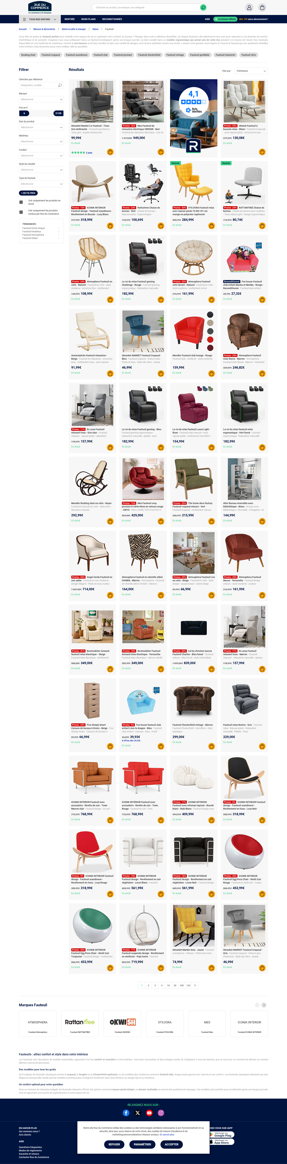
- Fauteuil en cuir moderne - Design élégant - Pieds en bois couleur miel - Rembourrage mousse (90, 583)
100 (182, 985)
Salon (95, 29)
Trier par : (227, 71)
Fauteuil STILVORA (164, 1032)
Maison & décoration (44, 29)
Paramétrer (142, 1144)
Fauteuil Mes (207, 1032)
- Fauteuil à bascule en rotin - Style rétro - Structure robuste (92, 506)
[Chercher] (203, 7)
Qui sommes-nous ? (29, 1131)
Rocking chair (28, 55)
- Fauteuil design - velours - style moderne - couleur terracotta (242, 583)
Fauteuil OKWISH (122, 1032)
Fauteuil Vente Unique (33, 228)
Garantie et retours (29, 1154)
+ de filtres (28, 193)
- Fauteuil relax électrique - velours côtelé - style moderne (142, 657)
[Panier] (262, 7)
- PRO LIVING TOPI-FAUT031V (145, 510)
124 (188, 985)
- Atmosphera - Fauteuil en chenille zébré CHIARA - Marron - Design (143, 583)
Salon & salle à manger (74, 29)
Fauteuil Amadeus (31, 231)
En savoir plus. (167, 1134)
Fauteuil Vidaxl (30, 238)
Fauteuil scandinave (77, 55)
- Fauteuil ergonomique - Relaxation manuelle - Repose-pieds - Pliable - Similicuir (241, 436)
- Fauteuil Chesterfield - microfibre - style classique (193, 728)
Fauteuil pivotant (123, 55)
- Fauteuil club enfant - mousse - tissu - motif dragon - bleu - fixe (142, 731)
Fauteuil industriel (225, 55)
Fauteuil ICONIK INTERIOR (249, 1032)
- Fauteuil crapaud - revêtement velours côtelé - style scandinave (192, 510)
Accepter (171, 1144)
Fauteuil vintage (175, 55)
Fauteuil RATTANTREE (80, 1032)
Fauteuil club (101, 55)
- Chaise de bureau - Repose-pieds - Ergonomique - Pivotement (139, 214)
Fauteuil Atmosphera (33, 234)
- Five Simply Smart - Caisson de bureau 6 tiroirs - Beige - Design (92, 731)
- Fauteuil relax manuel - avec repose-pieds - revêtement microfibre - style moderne (192, 436)
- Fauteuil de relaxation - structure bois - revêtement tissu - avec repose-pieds (91, 362)
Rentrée (175, 163)
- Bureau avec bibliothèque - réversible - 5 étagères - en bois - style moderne (243, 510)
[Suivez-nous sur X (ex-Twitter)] (137, 1113)
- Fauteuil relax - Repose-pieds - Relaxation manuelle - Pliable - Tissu (242, 728)
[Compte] (249, 7)
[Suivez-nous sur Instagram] (161, 1113)
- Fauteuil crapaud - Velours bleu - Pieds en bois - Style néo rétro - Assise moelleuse (141, 362)
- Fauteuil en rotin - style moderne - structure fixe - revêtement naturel (91, 288)
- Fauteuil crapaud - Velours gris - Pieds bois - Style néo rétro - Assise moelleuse (242, 956)
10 (168, 985)
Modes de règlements (30, 1150)
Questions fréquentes (30, 1147)
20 (175, 985)
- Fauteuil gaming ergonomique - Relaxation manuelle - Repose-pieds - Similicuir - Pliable (141, 288)
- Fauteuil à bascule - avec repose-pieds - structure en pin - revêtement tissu (244, 132)
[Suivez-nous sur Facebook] (126, 1113)
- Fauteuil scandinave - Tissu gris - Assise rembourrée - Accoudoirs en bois (91, 132)
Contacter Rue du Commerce (34, 1157)
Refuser (114, 1144)
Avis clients (25, 1134)
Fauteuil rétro (248, 55)
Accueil (23, 29)
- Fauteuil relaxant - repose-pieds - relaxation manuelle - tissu (89, 436)
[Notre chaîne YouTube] (149, 1113)
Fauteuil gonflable (199, 55)
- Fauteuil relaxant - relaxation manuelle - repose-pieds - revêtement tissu (243, 657)
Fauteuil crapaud (51, 55)
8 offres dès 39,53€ (131, 740)
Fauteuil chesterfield (149, 55)
